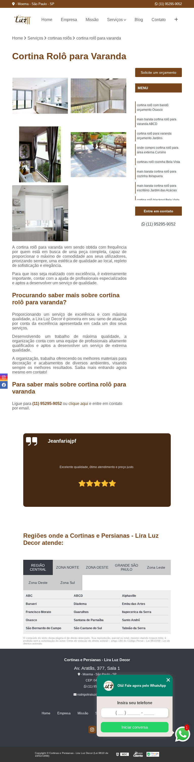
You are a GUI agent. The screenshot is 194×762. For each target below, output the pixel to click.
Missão (92, 19)
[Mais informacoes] (176, 20)
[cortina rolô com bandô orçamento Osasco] (40, 96)
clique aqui (78, 403)
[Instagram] (92, 729)
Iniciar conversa (135, 727)
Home (46, 19)
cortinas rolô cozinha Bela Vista (158, 162)
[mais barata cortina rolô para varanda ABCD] (99, 96)
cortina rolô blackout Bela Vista (158, 200)
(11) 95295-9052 (170, 4)
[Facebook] (4, 385)
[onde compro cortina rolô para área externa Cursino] (99, 154)
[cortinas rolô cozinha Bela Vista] (40, 213)
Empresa (69, 19)
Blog (139, 19)
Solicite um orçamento (158, 72)
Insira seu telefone (134, 703)
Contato (159, 19)
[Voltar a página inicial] (22, 20)
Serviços (115, 19)
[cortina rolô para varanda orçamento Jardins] (40, 154)
